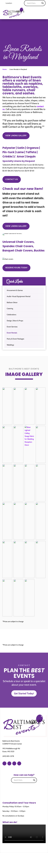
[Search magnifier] (42, 3)
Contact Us (11, 179)
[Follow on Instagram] (9, 763)
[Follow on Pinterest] (14, 763)
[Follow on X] (19, 763)
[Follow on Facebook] (4, 763)
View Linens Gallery (16, 136)
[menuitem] (24, 290)
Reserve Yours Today (16, 268)
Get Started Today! (24, 693)
